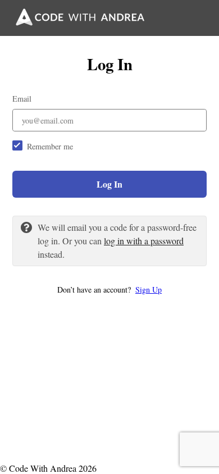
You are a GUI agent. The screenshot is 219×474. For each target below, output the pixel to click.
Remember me (50, 146)
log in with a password (144, 241)
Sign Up (148, 289)
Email (21, 98)
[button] (109, 289)
